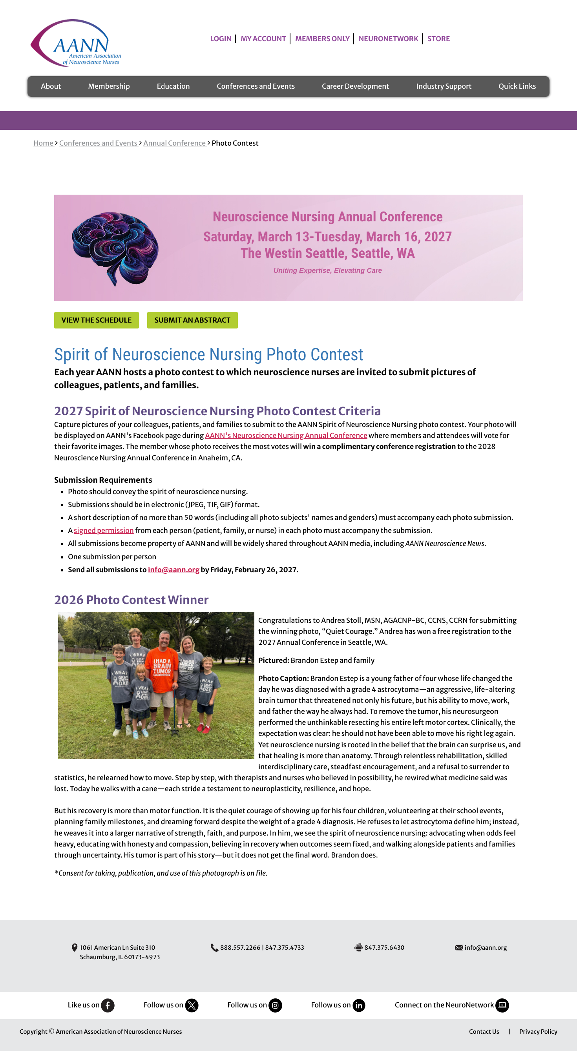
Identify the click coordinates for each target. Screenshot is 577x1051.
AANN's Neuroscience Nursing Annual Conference (286, 435)
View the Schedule (97, 320)
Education (173, 86)
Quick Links (517, 86)
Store (438, 39)
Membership (109, 86)
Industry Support (443, 86)
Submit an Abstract (193, 320)
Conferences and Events (256, 86)
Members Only (322, 39)
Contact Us (484, 1032)
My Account (263, 39)
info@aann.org (173, 570)
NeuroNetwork (389, 39)
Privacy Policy (538, 1032)
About (51, 86)
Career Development (355, 86)
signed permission (104, 530)
